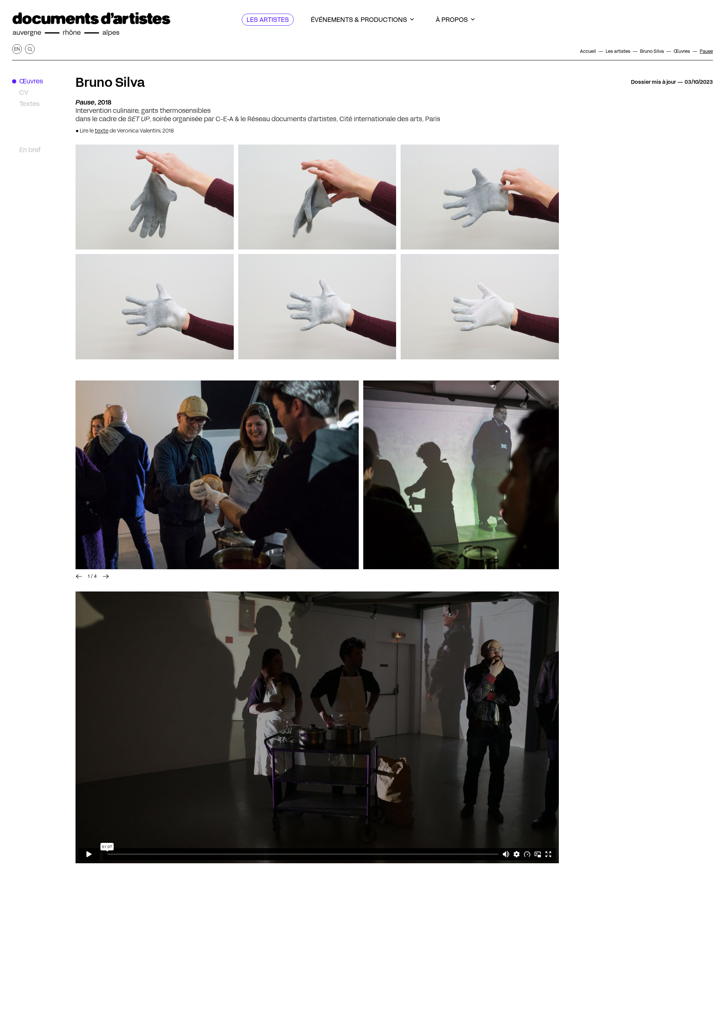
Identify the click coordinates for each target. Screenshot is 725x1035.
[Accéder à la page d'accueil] (91, 24)
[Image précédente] (79, 576)
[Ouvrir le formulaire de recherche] (30, 49)
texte (101, 131)
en (17, 48)
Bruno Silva (110, 82)
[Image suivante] (106, 576)
